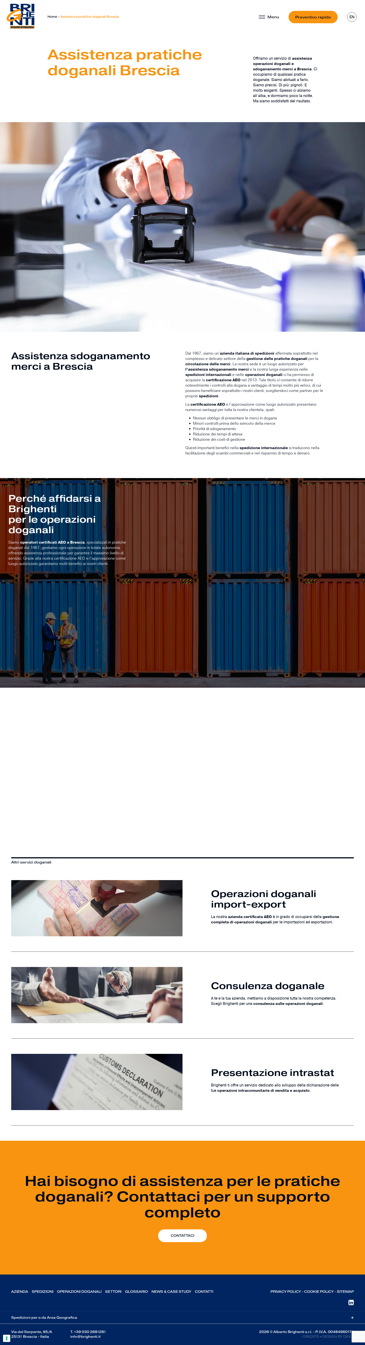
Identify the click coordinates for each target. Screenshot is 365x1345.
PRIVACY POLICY (286, 1292)
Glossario (136, 1292)
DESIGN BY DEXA (338, 1337)
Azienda (19, 1292)
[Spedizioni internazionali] (20, 16)
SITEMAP (345, 1292)
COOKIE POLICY (319, 1292)
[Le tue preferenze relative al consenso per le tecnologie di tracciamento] (6, 1338)
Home (52, 16)
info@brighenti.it (85, 1337)
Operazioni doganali (79, 1292)
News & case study (171, 1292)
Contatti (204, 1292)
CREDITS (310, 1337)
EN (352, 17)
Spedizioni (42, 1292)
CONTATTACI (182, 1236)
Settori (113, 1292)
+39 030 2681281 (90, 1332)
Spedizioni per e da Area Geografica (182, 1318)
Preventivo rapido (313, 17)
